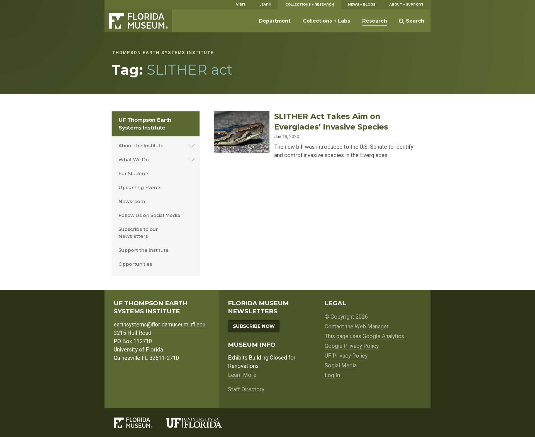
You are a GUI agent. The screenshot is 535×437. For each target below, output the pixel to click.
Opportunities (135, 264)
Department (275, 21)
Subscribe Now (254, 326)
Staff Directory (246, 389)
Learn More (242, 375)
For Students (134, 173)
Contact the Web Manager (357, 326)
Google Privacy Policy (352, 346)
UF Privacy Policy (346, 355)
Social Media (341, 365)
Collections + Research (309, 4)
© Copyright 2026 (346, 316)
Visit (240, 4)
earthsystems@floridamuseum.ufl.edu (159, 324)
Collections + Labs (326, 21)
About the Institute (141, 145)
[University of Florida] (201, 423)
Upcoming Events (140, 187)
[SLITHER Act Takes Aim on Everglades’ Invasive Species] (241, 115)
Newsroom (131, 201)
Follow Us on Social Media (149, 215)
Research (374, 21)
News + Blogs (361, 4)
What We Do (133, 159)
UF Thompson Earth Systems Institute (145, 124)
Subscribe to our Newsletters (138, 232)
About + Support (406, 4)
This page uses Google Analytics (364, 336)
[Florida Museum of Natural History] (140, 423)
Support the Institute (143, 250)
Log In (332, 375)
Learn (265, 4)
